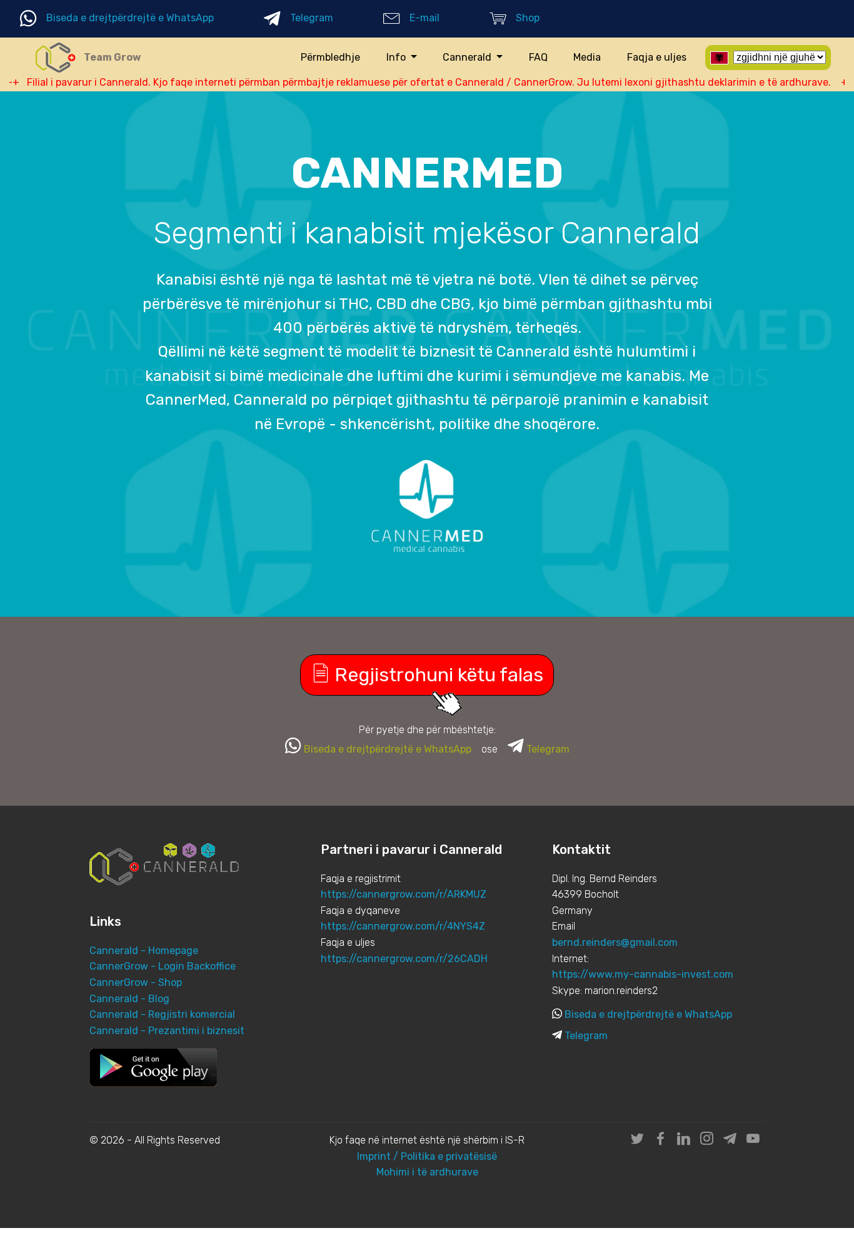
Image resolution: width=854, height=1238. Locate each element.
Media (587, 57)
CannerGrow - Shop (135, 982)
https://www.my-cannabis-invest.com (642, 974)
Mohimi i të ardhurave (427, 1172)
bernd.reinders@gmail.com (615, 942)
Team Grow (112, 57)
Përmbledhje (330, 57)
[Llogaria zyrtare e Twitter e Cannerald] (637, 1141)
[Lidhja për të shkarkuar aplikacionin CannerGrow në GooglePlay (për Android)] (153, 1067)
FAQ (538, 57)
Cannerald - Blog (129, 999)
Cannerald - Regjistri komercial (162, 1014)
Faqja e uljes (656, 57)
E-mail (424, 18)
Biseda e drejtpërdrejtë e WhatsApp (130, 18)
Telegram (311, 18)
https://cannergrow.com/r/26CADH (404, 959)
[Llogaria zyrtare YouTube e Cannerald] (753, 1141)
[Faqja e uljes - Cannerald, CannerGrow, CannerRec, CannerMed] (55, 58)
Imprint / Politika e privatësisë (427, 1156)
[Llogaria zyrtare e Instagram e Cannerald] (706, 1141)
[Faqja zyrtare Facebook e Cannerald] (660, 1141)
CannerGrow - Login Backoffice (162, 966)
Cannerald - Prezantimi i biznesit (166, 1031)
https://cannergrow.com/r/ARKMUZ (403, 894)
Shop (528, 18)
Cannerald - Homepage (143, 950)
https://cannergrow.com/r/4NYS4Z (403, 926)
